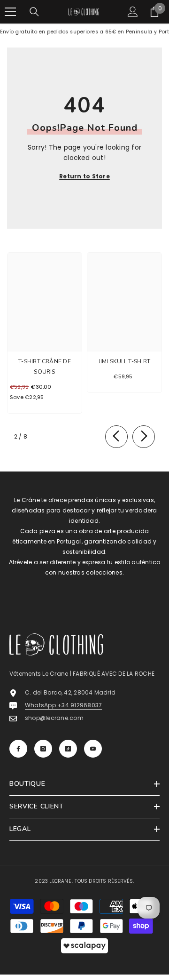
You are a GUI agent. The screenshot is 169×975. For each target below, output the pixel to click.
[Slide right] (143, 436)
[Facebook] (18, 749)
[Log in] (133, 12)
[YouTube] (93, 749)
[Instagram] (43, 749)
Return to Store (84, 176)
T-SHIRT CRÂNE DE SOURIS (44, 367)
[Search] (34, 11)
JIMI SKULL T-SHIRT (124, 361)
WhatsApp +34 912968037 (63, 705)
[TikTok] (68, 749)
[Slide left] (116, 436)
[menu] (10, 11)
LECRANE (59, 881)
